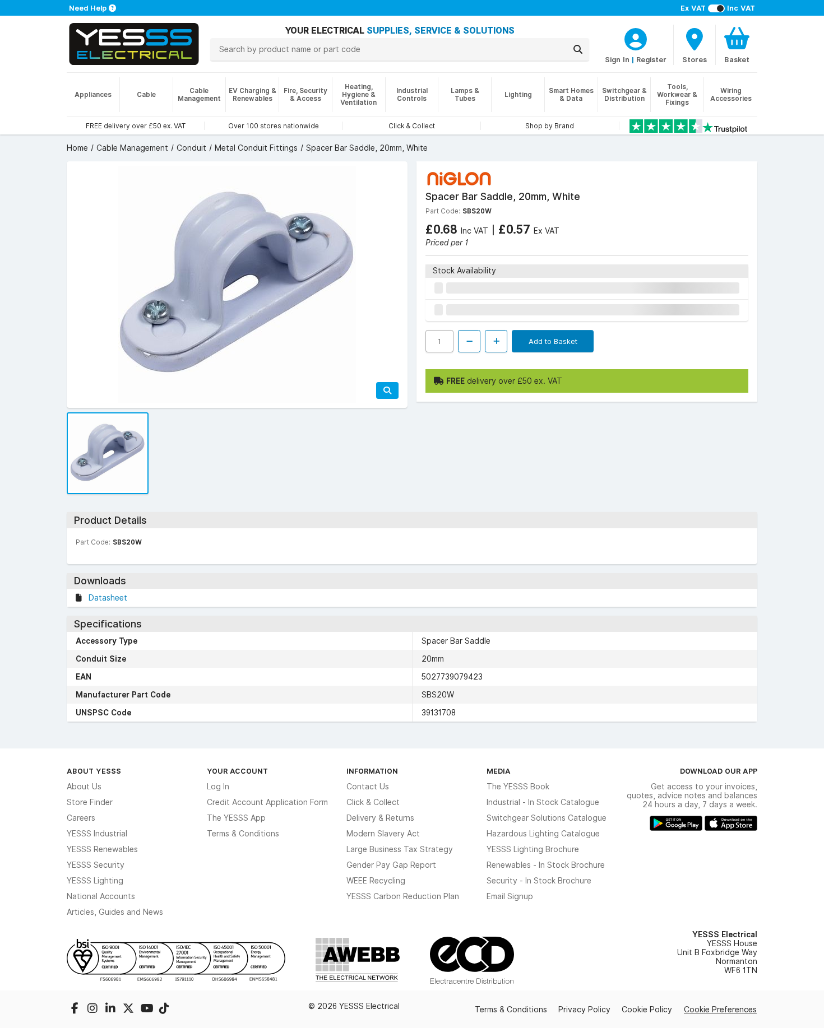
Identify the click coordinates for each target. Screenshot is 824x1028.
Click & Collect (373, 802)
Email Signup (510, 896)
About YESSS (94, 770)
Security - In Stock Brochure (539, 880)
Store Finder (90, 802)
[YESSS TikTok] (164, 1009)
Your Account (237, 770)
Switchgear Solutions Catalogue (547, 817)
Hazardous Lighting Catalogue (543, 833)
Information (372, 770)
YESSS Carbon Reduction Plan (402, 896)
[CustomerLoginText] (635, 37)
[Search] (578, 49)
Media (499, 770)
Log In (218, 786)
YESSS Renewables (102, 849)
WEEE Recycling (375, 880)
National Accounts (101, 896)
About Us (84, 786)
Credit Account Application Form (267, 802)
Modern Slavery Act (383, 833)
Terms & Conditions (243, 833)
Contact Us (367, 786)
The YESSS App (236, 817)
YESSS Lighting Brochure (533, 849)
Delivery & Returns (380, 817)
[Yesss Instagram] (94, 1009)
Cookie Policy (647, 1009)
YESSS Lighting (95, 880)
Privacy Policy (584, 1009)
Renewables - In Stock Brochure (546, 864)
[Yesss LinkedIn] (112, 1009)
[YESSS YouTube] (147, 1009)
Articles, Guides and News (115, 912)
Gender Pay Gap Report (391, 864)
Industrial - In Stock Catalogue (543, 802)
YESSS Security (95, 864)
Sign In (617, 59)
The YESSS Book (518, 786)
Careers (81, 817)
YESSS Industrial (97, 833)
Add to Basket (553, 341)
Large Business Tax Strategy (399, 849)
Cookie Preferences (720, 1009)
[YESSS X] (129, 1009)
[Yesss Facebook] (76, 1009)
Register (651, 59)
